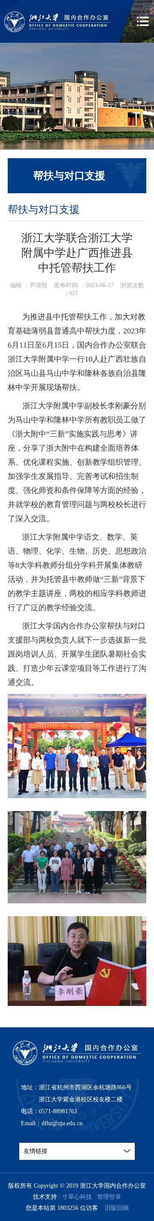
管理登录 (109, 1197)
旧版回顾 (117, 1208)
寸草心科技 (77, 1197)
